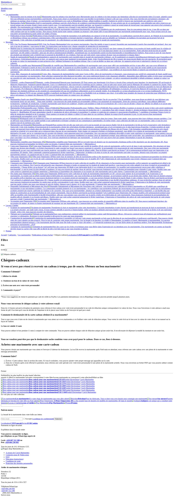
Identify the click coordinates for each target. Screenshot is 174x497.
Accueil (4, 235)
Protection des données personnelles (19, 463)
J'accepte (39, 419)
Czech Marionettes (87, 380)
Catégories (12, 235)
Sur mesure (10, 97)
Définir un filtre (97, 377)
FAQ (7, 457)
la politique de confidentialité (43, 419)
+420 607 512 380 (13, 440)
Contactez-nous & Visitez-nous (17, 455)
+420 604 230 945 (12, 442)
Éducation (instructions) (14, 459)
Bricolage (9, 42)
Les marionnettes (12, 15)
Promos (8, 231)
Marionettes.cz (6, 2)
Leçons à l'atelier (12, 205)
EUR (3, 250)
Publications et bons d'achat (42, 235)
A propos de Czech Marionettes (17, 453)
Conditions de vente (13, 461)
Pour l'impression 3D (13, 140)
